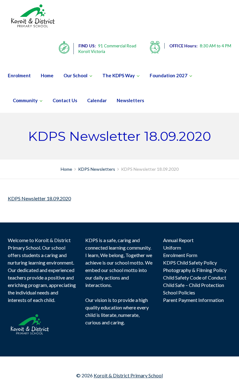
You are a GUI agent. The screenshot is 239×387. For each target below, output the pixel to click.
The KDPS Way (118, 75)
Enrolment (19, 75)
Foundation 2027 (168, 75)
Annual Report (178, 240)
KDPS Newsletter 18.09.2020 (39, 198)
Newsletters (130, 100)
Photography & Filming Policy (195, 270)
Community (25, 100)
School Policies (179, 292)
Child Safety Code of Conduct (194, 277)
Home (47, 75)
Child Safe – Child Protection (193, 285)
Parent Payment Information (193, 300)
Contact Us (65, 100)
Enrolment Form (180, 255)
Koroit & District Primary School (128, 375)
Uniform (172, 248)
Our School (75, 75)
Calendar (97, 100)
